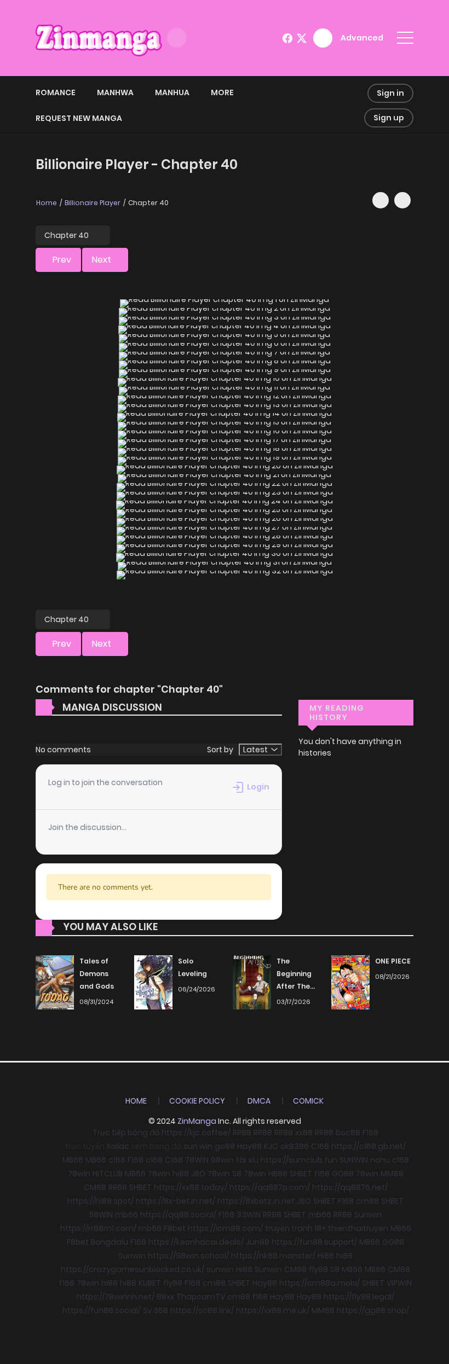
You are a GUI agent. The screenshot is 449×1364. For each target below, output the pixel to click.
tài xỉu (247, 1159)
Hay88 (249, 1146)
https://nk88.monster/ (273, 1255)
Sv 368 (155, 1310)
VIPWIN (399, 1283)
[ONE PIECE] (350, 982)
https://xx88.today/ (190, 1187)
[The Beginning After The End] (252, 982)
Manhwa (115, 92)
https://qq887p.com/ (269, 1187)
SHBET (301, 1173)
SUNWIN (353, 1159)
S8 (236, 1173)
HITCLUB (108, 1173)
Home (46, 202)
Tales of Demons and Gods (96, 973)
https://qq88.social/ (178, 1214)
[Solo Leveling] (153, 982)
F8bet (175, 1228)
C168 (320, 1146)
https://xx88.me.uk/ (272, 1310)
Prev (62, 259)
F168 (370, 1132)
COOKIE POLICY (197, 1100)
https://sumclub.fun (299, 1159)
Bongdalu (109, 1242)
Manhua (172, 92)
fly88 (318, 1269)
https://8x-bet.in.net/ (175, 1200)
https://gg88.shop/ (373, 1310)
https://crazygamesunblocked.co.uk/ (132, 1269)
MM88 (392, 1173)
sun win (197, 1146)
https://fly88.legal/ (359, 1296)
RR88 (242, 1132)
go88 (225, 1146)
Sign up (388, 117)
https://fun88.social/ (101, 1310)
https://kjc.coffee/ (196, 1132)
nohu (380, 1159)
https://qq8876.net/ (350, 1187)
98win (222, 1159)
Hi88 (326, 1255)
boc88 (348, 1132)
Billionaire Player (92, 202)
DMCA (258, 1100)
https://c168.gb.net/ (368, 1146)
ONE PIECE (393, 961)
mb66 (126, 1214)
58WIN (101, 1214)
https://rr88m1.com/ (98, 1228)
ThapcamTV (200, 1296)
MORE (222, 92)
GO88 (343, 1173)
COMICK (308, 1100)
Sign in (390, 93)
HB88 (277, 1173)
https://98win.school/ (188, 1255)
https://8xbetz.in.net (256, 1200)
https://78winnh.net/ (115, 1296)
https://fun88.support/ (314, 1242)
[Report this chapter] (402, 200)
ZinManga (196, 1121)
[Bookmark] (380, 200)
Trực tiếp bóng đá (126, 1132)
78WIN (197, 1159)
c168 (116, 1159)
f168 (322, 1173)
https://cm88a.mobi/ (319, 1283)
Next (101, 259)
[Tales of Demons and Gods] (55, 982)
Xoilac (117, 1146)
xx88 (304, 1132)
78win (79, 1173)
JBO (198, 1173)
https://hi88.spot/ (100, 1200)
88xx (165, 1296)
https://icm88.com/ (225, 1228)
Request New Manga (79, 118)
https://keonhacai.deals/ (196, 1242)
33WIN (249, 1214)
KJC (271, 1146)
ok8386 (294, 1146)
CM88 (95, 1187)
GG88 (393, 1242)
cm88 (367, 1200)
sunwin (220, 1269)
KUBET (150, 1283)
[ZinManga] (99, 37)
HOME (136, 1100)
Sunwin (368, 1214)
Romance (56, 92)
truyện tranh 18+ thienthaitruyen (326, 1228)
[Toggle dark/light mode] (177, 38)
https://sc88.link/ (202, 1310)
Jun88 (257, 1242)
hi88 (180, 1173)
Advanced (362, 37)
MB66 (72, 1159)
